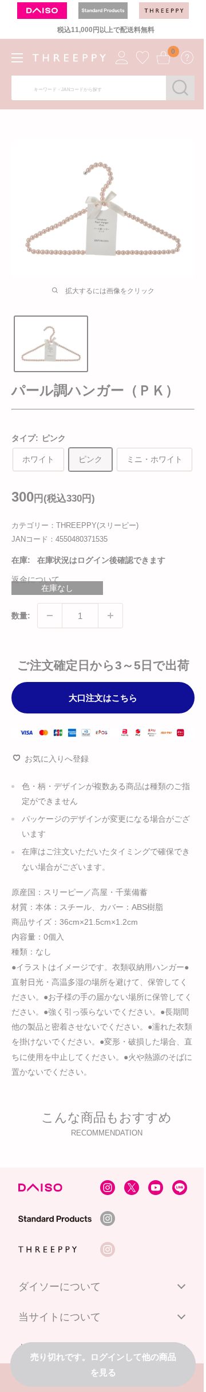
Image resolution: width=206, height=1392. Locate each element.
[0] (163, 57)
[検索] (180, 87)
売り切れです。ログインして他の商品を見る (103, 1364)
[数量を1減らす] (50, 616)
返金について (35, 579)
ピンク (90, 459)
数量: (20, 615)
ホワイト (38, 459)
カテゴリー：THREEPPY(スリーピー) (74, 525)
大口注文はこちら (103, 698)
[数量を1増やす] (110, 616)
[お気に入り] (142, 57)
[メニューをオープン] (17, 57)
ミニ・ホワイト (154, 459)
